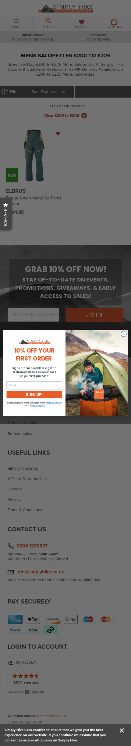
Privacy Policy (38, 405)
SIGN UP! (34, 394)
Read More (87, 740)
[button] (6, 214)
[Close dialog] (123, 334)
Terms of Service (54, 403)
